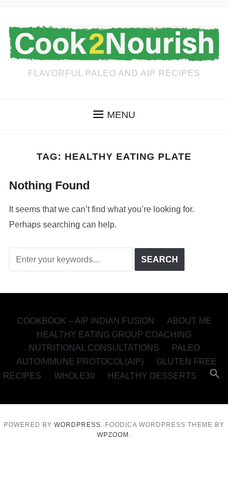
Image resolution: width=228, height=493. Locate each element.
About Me (189, 320)
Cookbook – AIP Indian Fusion (85, 320)
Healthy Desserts (152, 375)
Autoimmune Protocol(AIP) (80, 361)
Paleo (186, 347)
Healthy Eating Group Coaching (114, 334)
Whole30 (74, 375)
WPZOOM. (114, 435)
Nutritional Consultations (94, 347)
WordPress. (78, 424)
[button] (114, 115)
